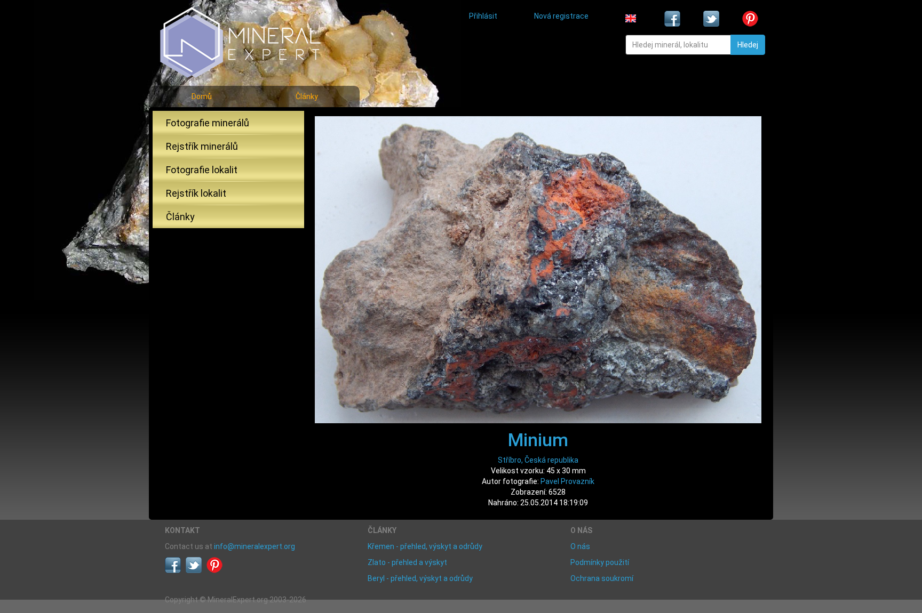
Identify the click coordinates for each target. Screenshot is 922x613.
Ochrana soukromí (601, 578)
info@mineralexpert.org (254, 546)
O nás (580, 546)
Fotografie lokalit (201, 169)
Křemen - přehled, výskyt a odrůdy (425, 546)
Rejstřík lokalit (196, 193)
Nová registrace (561, 16)
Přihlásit (483, 16)
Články (307, 96)
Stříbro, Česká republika (538, 460)
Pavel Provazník (567, 481)
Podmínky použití (599, 562)
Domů (202, 96)
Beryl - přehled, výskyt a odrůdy (420, 578)
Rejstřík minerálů (202, 146)
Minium (538, 439)
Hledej (747, 45)
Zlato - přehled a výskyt (407, 562)
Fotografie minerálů (207, 122)
